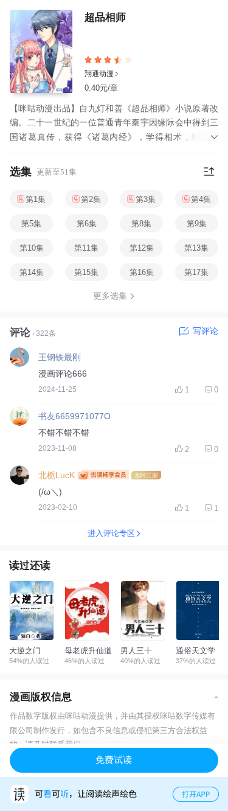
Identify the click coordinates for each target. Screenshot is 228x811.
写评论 (205, 331)
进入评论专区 (111, 533)
